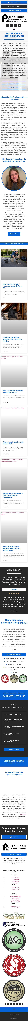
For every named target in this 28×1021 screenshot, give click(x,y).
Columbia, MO (15, 898)
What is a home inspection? (13, 714)
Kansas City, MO (15, 901)
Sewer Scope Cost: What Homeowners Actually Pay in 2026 (12, 286)
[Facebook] (7, 25)
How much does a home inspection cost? (11, 734)
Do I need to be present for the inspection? (14, 727)
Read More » (5, 297)
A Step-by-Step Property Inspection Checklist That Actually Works (11, 548)
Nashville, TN (15, 881)
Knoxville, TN (15, 883)
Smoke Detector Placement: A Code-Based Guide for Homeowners (13, 495)
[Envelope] (22, 1004)
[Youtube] (17, 1004)
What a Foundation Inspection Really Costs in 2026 (13, 391)
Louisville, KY (15, 908)
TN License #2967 (14, 1018)
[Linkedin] (15, 25)
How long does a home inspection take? (11, 740)
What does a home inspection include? (13, 720)
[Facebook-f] (5, 1004)
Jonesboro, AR (15, 889)
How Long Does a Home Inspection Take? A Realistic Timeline (12, 339)
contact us (23, 814)
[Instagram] (11, 25)
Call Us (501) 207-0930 (14, 696)
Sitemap (14, 1016)
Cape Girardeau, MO (15, 896)
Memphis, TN (15, 878)
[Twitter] (19, 25)
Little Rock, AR (15, 887)
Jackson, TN (15, 879)
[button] (14, 29)
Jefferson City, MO (15, 900)
